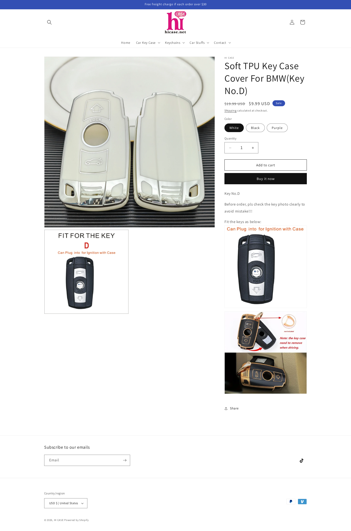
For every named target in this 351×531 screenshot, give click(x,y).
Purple (277, 128)
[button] (49, 22)
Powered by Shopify (76, 520)
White (234, 128)
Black (255, 128)
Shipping (230, 110)
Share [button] (234, 408)
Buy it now (266, 178)
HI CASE (59, 520)
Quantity (230, 138)
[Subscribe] (124, 460)
